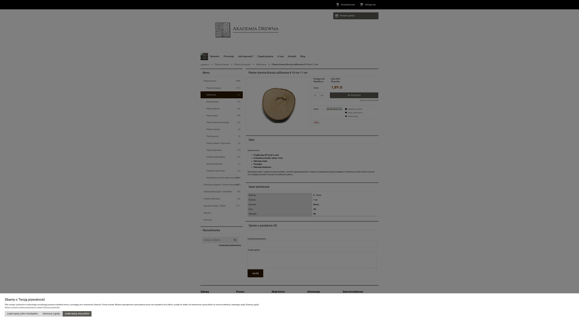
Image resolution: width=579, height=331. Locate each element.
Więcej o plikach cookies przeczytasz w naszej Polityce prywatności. (32, 307)
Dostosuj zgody (51, 313)
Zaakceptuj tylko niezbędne (22, 313)
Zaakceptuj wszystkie (77, 313)
